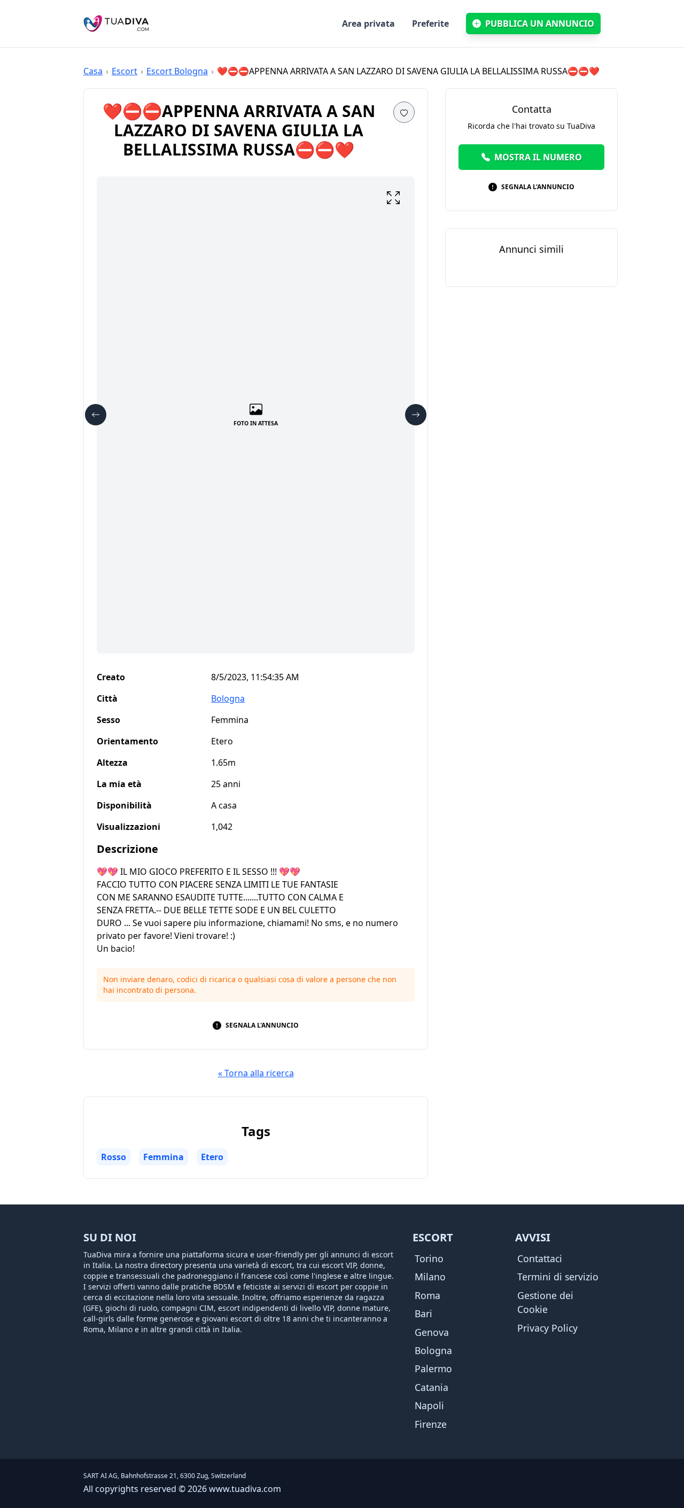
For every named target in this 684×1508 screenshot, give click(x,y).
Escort (124, 71)
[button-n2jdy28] (415, 414)
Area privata (368, 23)
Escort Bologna (177, 71)
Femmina (163, 1157)
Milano (430, 1276)
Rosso (113, 1157)
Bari (423, 1313)
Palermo (433, 1368)
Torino (429, 1258)
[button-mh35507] (404, 112)
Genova (432, 1332)
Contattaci (539, 1258)
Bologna (228, 698)
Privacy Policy (547, 1328)
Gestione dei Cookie (545, 1302)
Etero (212, 1157)
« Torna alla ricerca (256, 1073)
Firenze (431, 1424)
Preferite (430, 23)
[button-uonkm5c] (95, 414)
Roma (427, 1295)
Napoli (429, 1405)
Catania (431, 1387)
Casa (93, 71)
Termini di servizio (557, 1276)
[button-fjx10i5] (393, 198)
